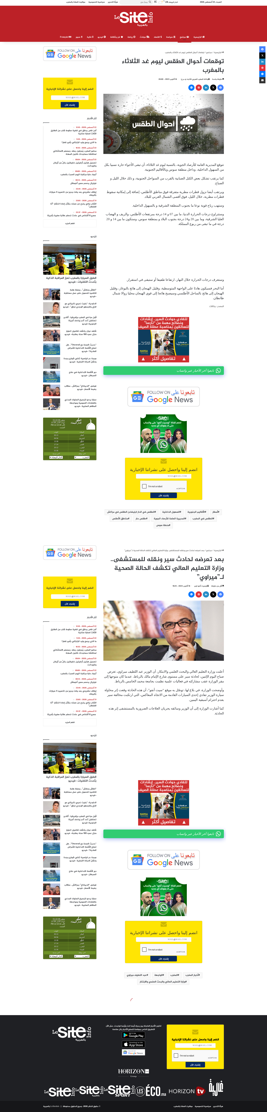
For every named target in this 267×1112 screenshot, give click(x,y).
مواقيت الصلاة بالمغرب (183, 1106)
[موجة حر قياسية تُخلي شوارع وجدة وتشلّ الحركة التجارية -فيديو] (51, 363)
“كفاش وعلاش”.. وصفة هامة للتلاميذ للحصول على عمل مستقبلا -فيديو (80, 293)
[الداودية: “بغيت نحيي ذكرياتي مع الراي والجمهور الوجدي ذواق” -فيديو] (51, 308)
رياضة (130, 37)
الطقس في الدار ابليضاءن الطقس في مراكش (131, 512)
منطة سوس (162, 525)
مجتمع (183, 37)
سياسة (169, 37)
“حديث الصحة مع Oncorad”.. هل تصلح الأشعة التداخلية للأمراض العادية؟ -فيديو (81, 348)
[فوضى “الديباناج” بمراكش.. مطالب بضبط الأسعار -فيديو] (51, 390)
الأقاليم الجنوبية (196, 512)
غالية (89, 37)
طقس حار (141, 519)
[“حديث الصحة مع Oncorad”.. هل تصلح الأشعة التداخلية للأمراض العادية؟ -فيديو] (51, 349)
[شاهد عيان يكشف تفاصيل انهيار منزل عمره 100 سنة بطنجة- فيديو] (51, 335)
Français (64, 37)
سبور (78, 37)
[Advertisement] (163, 252)
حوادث (143, 37)
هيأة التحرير (218, 1106)
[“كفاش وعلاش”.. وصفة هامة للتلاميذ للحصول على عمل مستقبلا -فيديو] (51, 294)
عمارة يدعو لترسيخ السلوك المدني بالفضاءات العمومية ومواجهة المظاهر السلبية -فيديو (80, 403)
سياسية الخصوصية (203, 1106)
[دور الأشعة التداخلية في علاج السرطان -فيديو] (51, 376)
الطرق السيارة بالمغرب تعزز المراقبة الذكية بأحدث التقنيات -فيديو (71, 280)
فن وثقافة (115, 37)
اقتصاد (157, 37)
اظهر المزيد (70, 223)
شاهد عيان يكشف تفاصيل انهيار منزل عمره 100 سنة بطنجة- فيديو (80, 332)
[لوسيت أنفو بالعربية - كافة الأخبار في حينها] (133, 19)
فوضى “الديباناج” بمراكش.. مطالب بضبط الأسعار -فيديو (80, 387)
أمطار (215, 512)
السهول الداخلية (171, 512)
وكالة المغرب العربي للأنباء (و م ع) (194, 79)
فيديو (101, 37)
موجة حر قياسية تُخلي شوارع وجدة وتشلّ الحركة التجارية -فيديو (80, 360)
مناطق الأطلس (120, 519)
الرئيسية (197, 37)
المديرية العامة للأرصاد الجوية (169, 519)
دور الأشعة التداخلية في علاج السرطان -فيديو (82, 374)
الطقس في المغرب (203, 519)
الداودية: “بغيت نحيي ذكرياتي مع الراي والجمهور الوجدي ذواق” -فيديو (79, 305)
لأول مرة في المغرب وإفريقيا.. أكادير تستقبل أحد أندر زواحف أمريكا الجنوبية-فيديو (80, 321)
